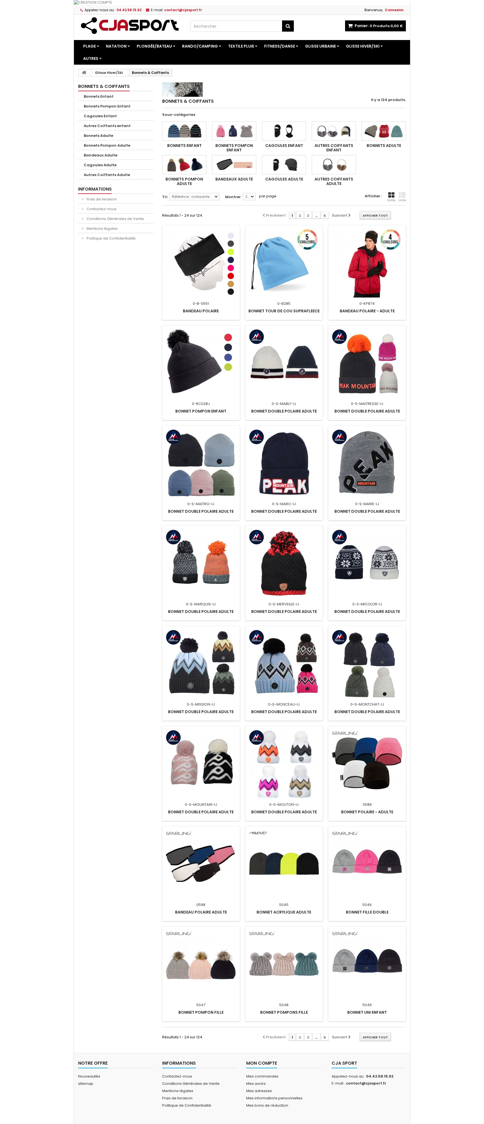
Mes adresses (259, 1090)
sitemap (85, 1083)
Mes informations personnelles (274, 1098)
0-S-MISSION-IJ (201, 704)
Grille (391, 200)
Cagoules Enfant (100, 116)
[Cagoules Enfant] (284, 131)
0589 (367, 804)
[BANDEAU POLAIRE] (201, 263)
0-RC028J (201, 403)
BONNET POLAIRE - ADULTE (367, 812)
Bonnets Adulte (98, 135)
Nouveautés (89, 1076)
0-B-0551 (201, 303)
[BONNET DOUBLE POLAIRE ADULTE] (284, 363)
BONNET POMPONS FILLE (284, 1012)
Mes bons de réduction (267, 1105)
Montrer (233, 197)
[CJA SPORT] (130, 25)
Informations (95, 189)
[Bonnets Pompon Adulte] (184, 164)
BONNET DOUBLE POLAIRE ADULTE (284, 411)
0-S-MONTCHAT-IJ (367, 704)
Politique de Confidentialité (111, 238)
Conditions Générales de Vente (115, 218)
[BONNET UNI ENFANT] (367, 964)
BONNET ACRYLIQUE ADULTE (284, 912)
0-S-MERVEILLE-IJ (284, 604)
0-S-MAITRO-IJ (200, 504)
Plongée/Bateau (154, 46)
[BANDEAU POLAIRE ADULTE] (201, 864)
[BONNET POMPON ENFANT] (201, 363)
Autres (90, 58)
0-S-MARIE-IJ (367, 504)
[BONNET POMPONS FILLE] (284, 964)
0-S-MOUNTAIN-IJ (201, 804)
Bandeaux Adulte (100, 155)
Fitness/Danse (279, 46)
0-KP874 (367, 303)
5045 (283, 904)
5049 (367, 1005)
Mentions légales (102, 228)
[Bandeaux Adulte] (234, 164)
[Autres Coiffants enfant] (334, 131)
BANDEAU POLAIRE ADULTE (201, 912)
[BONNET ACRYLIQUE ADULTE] (284, 864)
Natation (116, 46)
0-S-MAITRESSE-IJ (367, 403)
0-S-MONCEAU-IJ (284, 704)
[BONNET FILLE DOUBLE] (367, 864)
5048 (283, 1005)
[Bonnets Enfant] (184, 131)
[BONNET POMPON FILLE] (201, 964)
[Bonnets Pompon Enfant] (234, 131)
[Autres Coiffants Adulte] (334, 164)
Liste (402, 200)
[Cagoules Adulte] (284, 164)
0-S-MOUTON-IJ (284, 804)
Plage (89, 46)
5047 (200, 1005)
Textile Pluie (241, 46)
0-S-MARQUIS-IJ (201, 604)
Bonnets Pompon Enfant (107, 106)
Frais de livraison (101, 199)
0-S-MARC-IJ (284, 504)
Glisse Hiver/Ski (363, 46)
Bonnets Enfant (98, 96)
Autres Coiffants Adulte (107, 174)
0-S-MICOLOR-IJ (367, 604)
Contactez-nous (101, 209)
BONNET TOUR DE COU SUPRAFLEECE (284, 311)
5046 (367, 904)
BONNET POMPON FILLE (201, 1012)
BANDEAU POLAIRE (201, 311)
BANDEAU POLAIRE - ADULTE (367, 311)
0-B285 (283, 303)
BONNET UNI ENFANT (367, 1012)
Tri (164, 197)
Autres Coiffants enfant (107, 125)
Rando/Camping (200, 46)
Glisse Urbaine (320, 46)
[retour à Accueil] (84, 72)
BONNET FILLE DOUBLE (367, 912)
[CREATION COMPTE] (242, 2)
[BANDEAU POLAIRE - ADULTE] (367, 263)
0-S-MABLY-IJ (284, 403)
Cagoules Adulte (100, 165)
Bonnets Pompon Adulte (107, 145)
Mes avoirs (256, 1083)
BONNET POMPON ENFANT (200, 411)
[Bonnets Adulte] (384, 131)
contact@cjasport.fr (366, 1083)
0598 (200, 904)
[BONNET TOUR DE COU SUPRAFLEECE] (284, 263)
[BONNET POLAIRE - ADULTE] (367, 763)
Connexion (394, 10)
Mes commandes (262, 1076)
